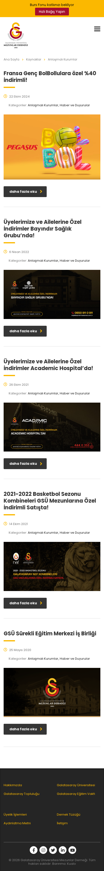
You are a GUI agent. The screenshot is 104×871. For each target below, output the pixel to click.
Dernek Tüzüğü (68, 815)
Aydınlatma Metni (17, 823)
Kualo (71, 863)
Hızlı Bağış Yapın (52, 11)
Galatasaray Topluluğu (21, 794)
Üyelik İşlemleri (15, 815)
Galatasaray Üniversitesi (76, 785)
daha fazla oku (23, 191)
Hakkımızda (13, 785)
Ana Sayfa (11, 59)
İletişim (62, 823)
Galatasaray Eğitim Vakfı (76, 794)
